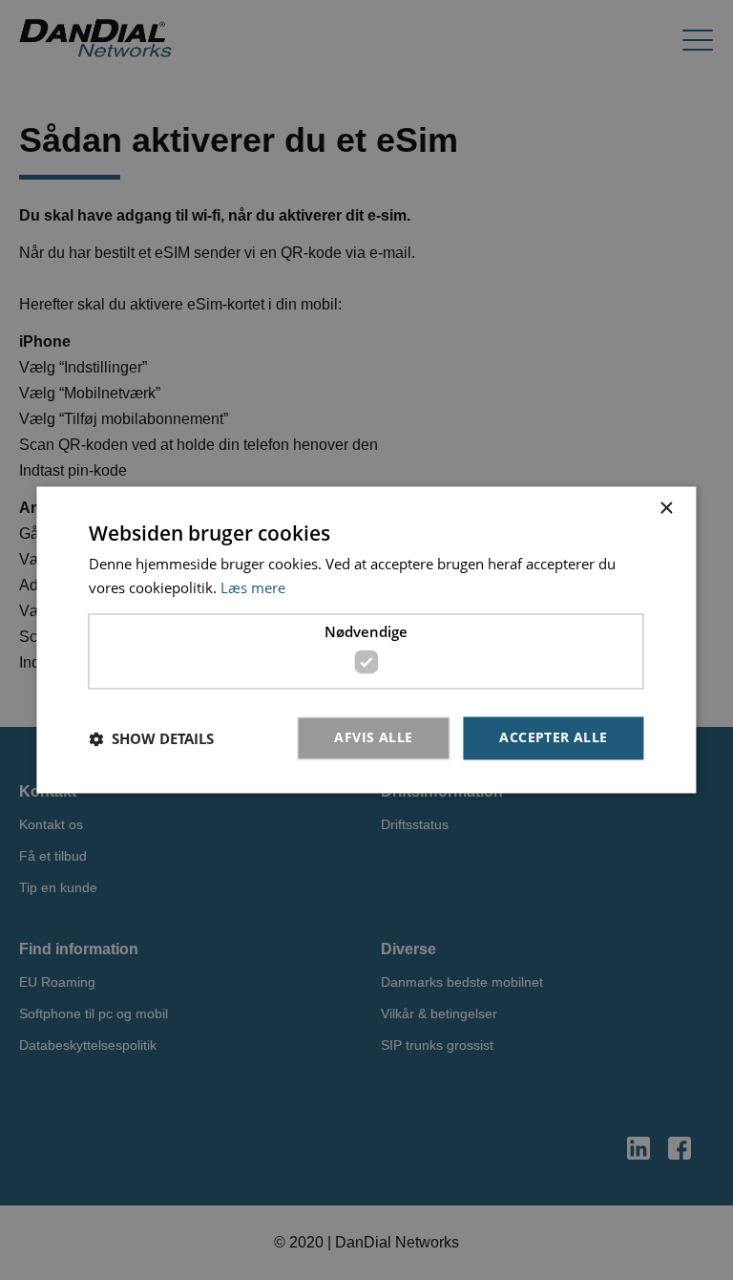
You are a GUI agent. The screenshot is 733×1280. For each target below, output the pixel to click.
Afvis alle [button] (373, 738)
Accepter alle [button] (553, 738)
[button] (151, 738)
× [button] (666, 508)
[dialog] (366, 639)
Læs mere (252, 588)
